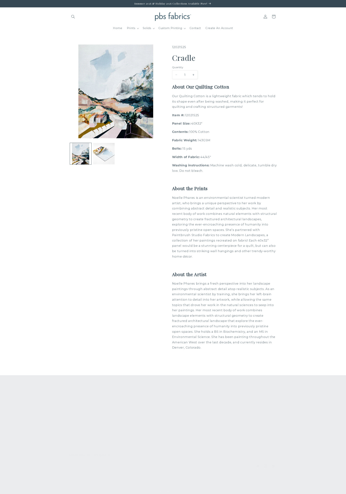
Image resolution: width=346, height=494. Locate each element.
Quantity (177, 67)
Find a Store (131, 428)
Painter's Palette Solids (85, 415)
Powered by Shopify (193, 490)
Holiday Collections (83, 408)
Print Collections (81, 401)
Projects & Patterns (137, 441)
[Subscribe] (132, 465)
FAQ (126, 401)
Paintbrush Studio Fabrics (166, 490)
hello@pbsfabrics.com (249, 413)
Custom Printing (81, 421)
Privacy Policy (132, 447)
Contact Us (131, 408)
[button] (73, 16)
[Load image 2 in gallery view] (104, 153)
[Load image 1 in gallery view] (80, 153)
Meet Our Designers (137, 415)
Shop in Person (80, 428)
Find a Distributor (135, 434)
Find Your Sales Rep (137, 421)
